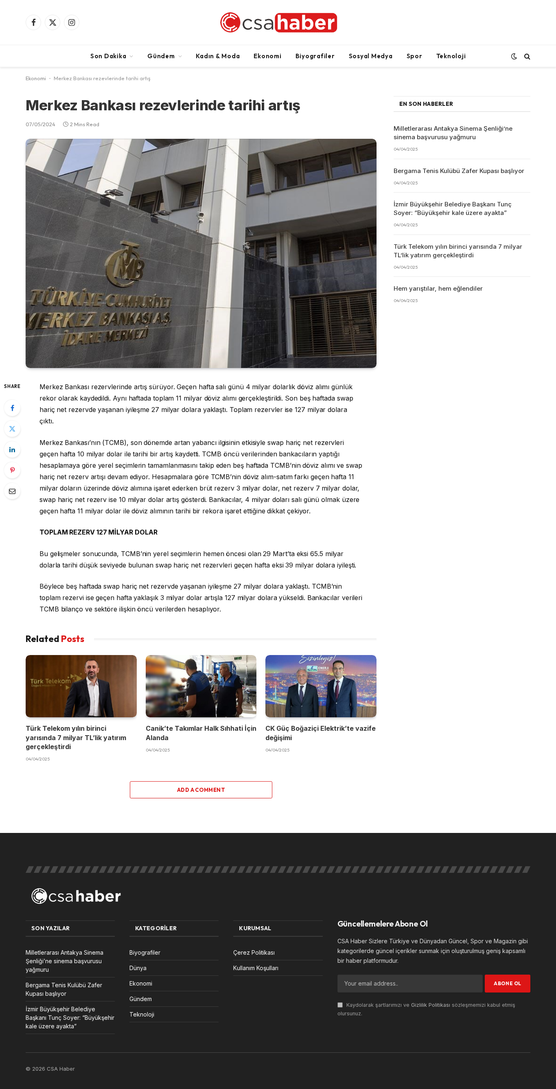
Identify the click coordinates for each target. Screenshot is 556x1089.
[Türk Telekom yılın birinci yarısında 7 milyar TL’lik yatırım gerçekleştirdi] (81, 686)
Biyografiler (315, 56)
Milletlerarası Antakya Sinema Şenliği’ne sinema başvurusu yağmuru (453, 133)
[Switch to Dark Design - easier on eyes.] (514, 56)
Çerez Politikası (254, 952)
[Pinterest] (12, 470)
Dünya (138, 967)
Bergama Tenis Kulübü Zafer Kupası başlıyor (459, 171)
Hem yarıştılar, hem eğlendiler (438, 288)
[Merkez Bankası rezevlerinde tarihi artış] (201, 253)
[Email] (12, 491)
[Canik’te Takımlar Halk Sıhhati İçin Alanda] (201, 686)
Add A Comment (201, 790)
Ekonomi (267, 56)
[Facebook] (12, 408)
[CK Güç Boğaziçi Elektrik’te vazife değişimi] (321, 686)
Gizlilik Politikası (430, 1005)
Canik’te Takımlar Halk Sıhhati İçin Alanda (201, 732)
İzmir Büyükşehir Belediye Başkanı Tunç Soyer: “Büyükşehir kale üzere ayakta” (453, 208)
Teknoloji (451, 56)
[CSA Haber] (278, 22)
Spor (414, 56)
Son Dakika (108, 56)
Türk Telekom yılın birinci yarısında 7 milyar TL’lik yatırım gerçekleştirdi (76, 737)
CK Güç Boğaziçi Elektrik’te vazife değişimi (320, 732)
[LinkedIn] (12, 449)
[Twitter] (12, 429)
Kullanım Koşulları (255, 967)
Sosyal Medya (371, 56)
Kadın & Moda (218, 56)
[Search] (526, 56)
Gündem (161, 56)
